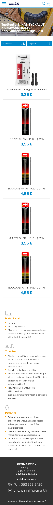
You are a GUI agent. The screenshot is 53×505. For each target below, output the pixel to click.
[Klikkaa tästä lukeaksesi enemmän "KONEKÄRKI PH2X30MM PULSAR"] (26, 70)
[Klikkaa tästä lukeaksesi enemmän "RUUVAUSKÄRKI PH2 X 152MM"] (26, 169)
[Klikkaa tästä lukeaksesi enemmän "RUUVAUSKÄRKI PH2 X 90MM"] (26, 218)
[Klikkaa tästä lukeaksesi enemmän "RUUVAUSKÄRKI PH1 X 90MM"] (26, 119)
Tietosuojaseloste (16, 326)
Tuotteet (7, 24)
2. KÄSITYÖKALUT (31, 24)
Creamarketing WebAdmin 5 (32, 501)
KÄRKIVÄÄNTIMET (15, 28)
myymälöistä (33, 356)
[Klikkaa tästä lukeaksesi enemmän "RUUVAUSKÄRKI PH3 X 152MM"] (26, 268)
